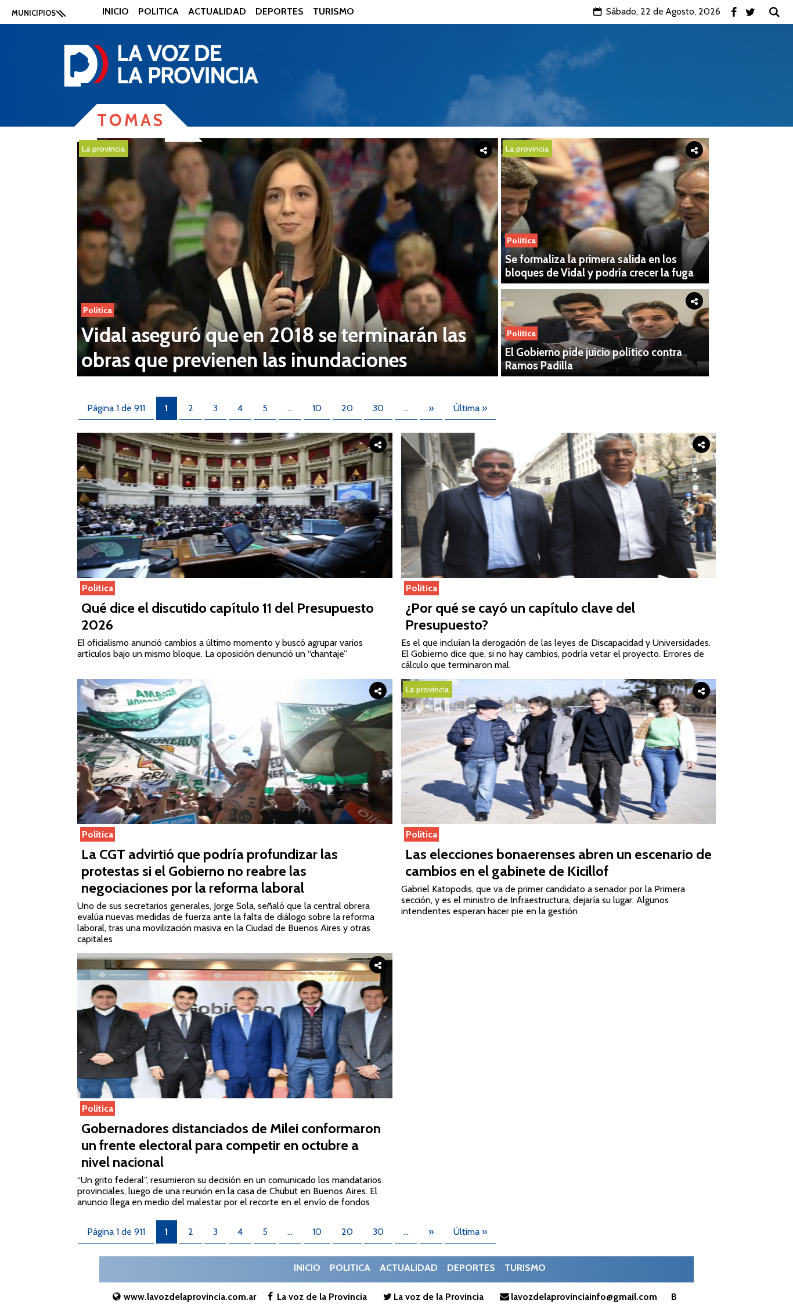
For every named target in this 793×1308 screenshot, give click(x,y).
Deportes (279, 11)
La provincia (103, 148)
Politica (158, 11)
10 (317, 408)
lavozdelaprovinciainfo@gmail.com (584, 1296)
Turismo (333, 11)
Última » (470, 408)
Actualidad (217, 11)
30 (378, 408)
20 (347, 408)
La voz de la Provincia (322, 1296)
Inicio (115, 11)
